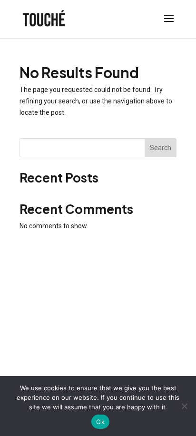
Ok (100, 422)
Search (160, 148)
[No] (184, 406)
